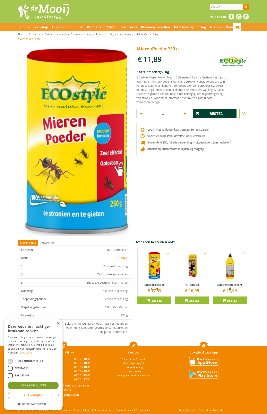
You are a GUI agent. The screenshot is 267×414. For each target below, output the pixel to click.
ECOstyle (122, 258)
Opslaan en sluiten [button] (33, 385)
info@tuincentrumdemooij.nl (134, 375)
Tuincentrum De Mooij (133, 359)
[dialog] (33, 364)
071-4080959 (135, 371)
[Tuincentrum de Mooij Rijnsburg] (43, 12)
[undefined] (77, 141)
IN (239, 17)
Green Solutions (187, 410)
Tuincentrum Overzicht (211, 410)
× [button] (58, 323)
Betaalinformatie (125, 410)
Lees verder (26, 352)
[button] (33, 404)
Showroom (47, 243)
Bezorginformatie (104, 410)
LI (246, 17)
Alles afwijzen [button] (33, 395)
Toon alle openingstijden (63, 394)
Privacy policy (143, 410)
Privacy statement (83, 410)
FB (231, 17)
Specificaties (28, 243)
